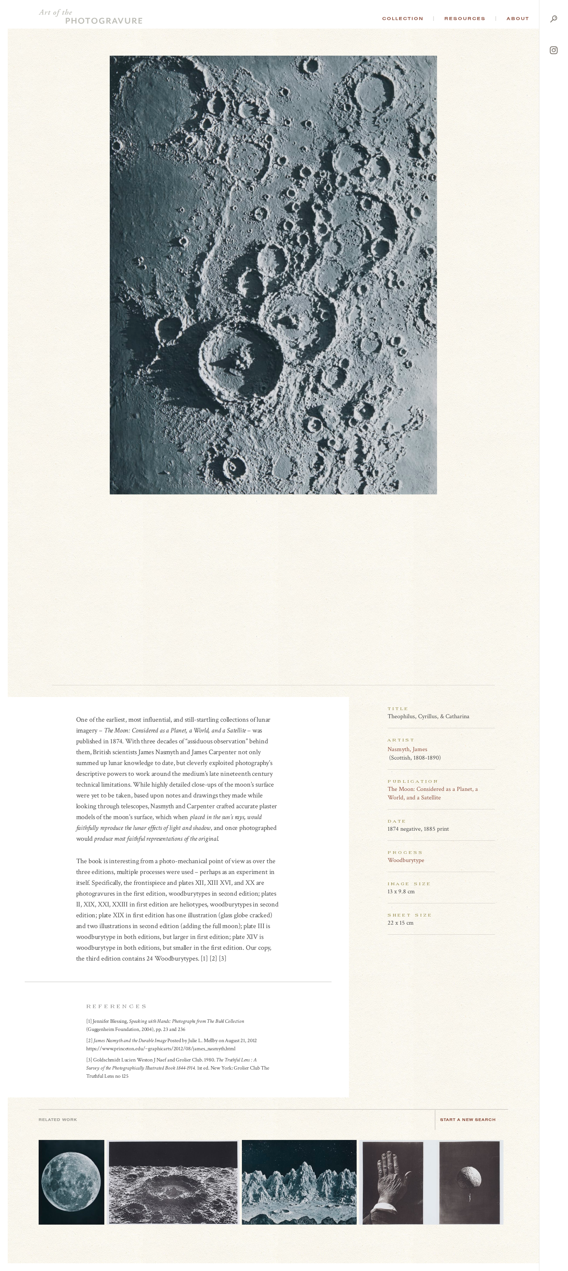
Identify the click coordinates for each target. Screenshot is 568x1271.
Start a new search (468, 1119)
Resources (465, 18)
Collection (402, 18)
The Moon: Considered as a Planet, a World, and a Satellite (433, 793)
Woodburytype (406, 860)
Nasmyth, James (407, 749)
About (518, 18)
